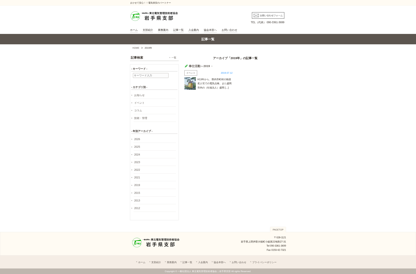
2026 (137, 139)
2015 (137, 193)
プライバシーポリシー (264, 262)
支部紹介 (148, 30)
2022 (137, 169)
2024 (137, 154)
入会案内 (193, 30)
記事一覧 (178, 30)
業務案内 (163, 30)
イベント (190, 73)
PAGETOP (278, 229)
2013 (137, 200)
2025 (137, 146)
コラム (138, 110)
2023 (137, 162)
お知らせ (139, 95)
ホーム (134, 30)
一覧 (173, 57)
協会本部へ (210, 30)
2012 (137, 208)
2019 (137, 185)
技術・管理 (140, 118)
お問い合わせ (229, 30)
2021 (137, 177)
